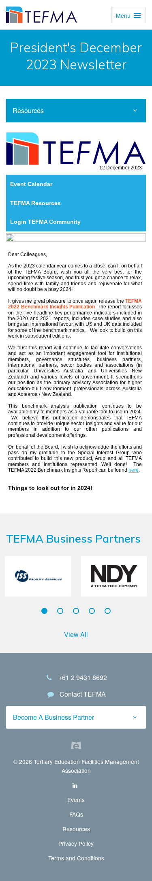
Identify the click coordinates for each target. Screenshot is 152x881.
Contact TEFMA (83, 694)
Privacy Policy (76, 843)
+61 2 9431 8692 (82, 677)
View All (76, 634)
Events (76, 799)
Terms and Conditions (76, 858)
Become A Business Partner (53, 717)
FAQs (76, 814)
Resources (76, 829)
